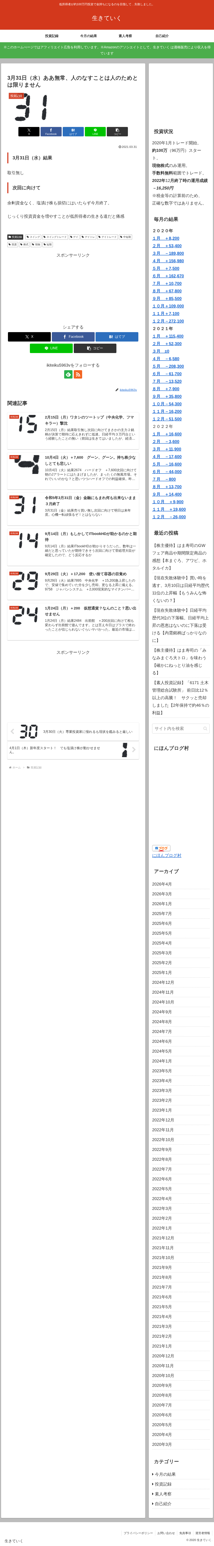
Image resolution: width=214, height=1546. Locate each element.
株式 (25, 244)
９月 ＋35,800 (167, 396)
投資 (14, 244)
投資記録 (17, 236)
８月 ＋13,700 (167, 486)
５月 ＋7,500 (165, 268)
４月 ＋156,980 (168, 261)
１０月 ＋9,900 (167, 501)
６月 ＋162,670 (168, 276)
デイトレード (109, 236)
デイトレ (90, 236)
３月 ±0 (160, 351)
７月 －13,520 (167, 381)
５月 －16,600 (167, 464)
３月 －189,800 (168, 253)
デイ (75, 236)
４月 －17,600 (167, 456)
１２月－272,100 (168, 321)
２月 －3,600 (165, 441)
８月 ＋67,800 (167, 291)
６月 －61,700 (167, 373)
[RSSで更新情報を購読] (78, 374)
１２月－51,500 (167, 419)
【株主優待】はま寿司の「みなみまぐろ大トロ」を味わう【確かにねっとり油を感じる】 (179, 661)
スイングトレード (57, 236)
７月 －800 (164, 479)
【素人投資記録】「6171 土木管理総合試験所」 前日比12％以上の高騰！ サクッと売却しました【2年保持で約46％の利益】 (180, 697)
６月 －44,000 (167, 471)
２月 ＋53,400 (167, 245)
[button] (117, 131)
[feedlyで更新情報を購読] (68, 374)
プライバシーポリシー (138, 1533)
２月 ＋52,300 (167, 343)
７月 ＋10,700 (167, 283)
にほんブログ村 (166, 855)
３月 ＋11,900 (166, 449)
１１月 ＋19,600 (169, 509)
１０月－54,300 (167, 404)
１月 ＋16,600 (167, 434)
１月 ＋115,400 (167, 336)
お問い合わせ (166, 1533)
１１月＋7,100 (165, 313)
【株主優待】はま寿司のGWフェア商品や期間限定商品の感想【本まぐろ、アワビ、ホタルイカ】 (179, 556)
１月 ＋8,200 (165, 238)
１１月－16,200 (167, 411)
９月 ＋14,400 (167, 494)
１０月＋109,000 (168, 306)
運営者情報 (202, 1533)
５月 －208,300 (168, 366)
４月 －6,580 (165, 358)
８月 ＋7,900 (165, 388)
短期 (49, 244)
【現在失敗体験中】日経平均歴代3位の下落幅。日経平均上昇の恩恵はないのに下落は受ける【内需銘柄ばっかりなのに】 (180, 625)
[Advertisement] (73, 288)
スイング (35, 236)
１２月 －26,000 (169, 516)
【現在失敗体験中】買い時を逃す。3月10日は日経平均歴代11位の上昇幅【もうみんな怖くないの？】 (180, 589)
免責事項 (185, 1533)
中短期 (127, 236)
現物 (37, 244)
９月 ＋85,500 (167, 298)
